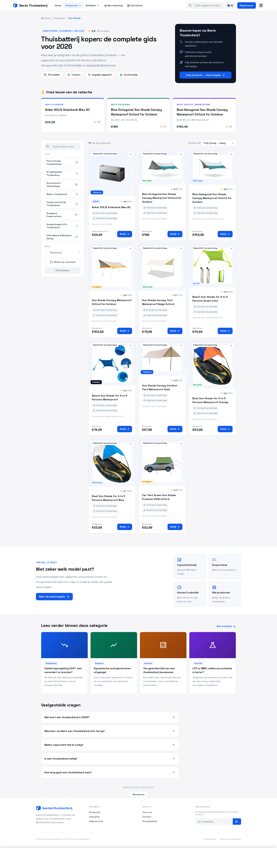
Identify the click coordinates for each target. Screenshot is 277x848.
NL (230, 5)
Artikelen (93, 5)
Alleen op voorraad (62, 262)
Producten (73, 5)
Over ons (147, 812)
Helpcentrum (96, 821)
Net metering (113, 5)
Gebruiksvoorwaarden (230, 839)
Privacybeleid (149, 821)
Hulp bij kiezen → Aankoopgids (205, 75)
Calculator (135, 5)
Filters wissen (62, 270)
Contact (146, 816)
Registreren (246, 5)
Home (58, 5)
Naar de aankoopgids (54, 597)
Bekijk (125, 234)
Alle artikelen (226, 626)
